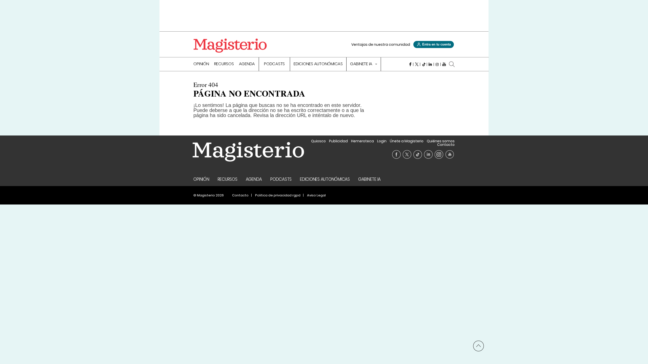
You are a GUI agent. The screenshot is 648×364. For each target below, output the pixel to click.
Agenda (247, 64)
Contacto (446, 144)
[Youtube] (444, 64)
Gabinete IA (361, 64)
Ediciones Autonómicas (318, 64)
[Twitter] (417, 64)
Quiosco (318, 141)
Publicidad (338, 141)
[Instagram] (437, 64)
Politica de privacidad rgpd (277, 195)
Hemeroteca (362, 141)
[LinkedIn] (430, 64)
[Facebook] (410, 64)
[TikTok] (424, 64)
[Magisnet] (230, 45)
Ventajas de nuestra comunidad (380, 44)
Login (382, 141)
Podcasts (274, 64)
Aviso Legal (316, 195)
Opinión (201, 64)
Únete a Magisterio (406, 141)
